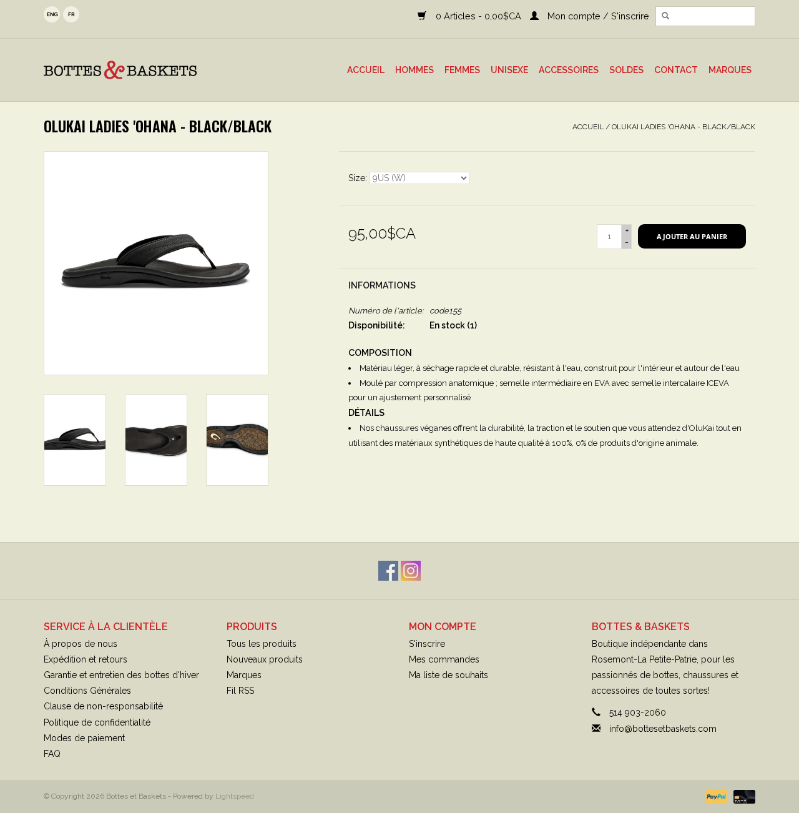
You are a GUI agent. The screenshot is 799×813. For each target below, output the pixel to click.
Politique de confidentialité (97, 722)
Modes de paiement (84, 738)
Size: (359, 178)
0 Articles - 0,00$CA (478, 16)
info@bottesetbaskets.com (663, 729)
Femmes (462, 70)
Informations (382, 285)
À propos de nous (80, 644)
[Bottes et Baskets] (140, 69)
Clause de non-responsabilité (103, 706)
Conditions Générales (87, 691)
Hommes (414, 70)
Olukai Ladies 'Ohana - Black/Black (683, 126)
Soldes (626, 70)
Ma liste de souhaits (448, 675)
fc (71, 14)
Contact (676, 70)
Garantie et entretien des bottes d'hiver (121, 675)
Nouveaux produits (265, 659)
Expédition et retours (85, 659)
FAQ (52, 754)
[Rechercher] (665, 16)
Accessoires (569, 70)
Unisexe (509, 70)
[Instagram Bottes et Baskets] (411, 571)
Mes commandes (444, 659)
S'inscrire (427, 644)
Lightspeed (234, 796)
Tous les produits (262, 644)
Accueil (366, 70)
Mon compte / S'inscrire (597, 16)
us (52, 14)
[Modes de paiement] (715, 796)
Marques (730, 70)
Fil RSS (240, 691)
